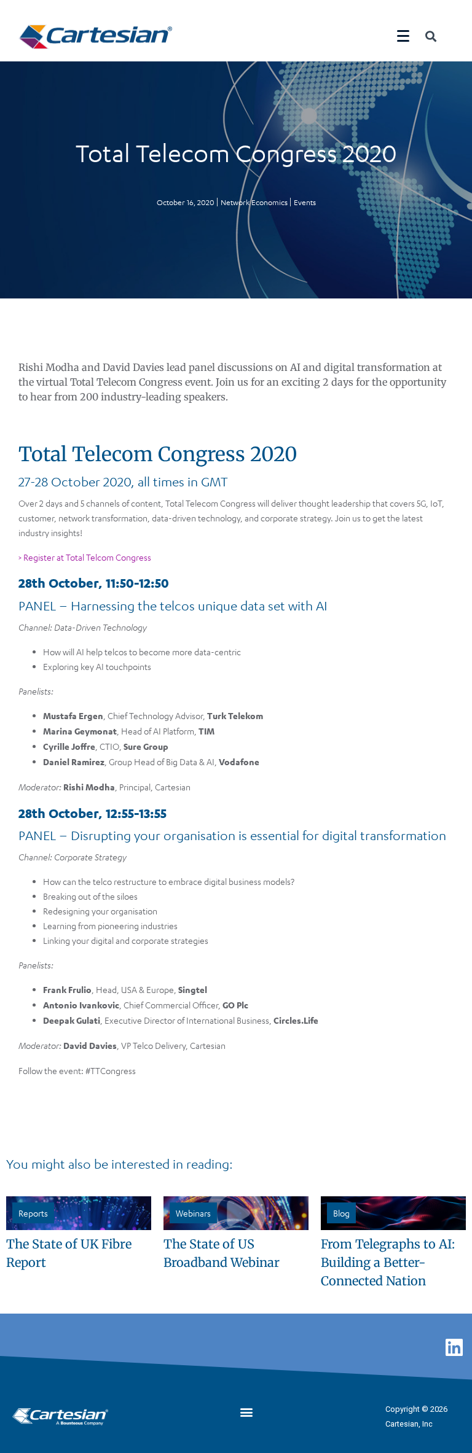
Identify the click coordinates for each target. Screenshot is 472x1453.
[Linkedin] (454, 1346)
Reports (33, 1212)
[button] (247, 1412)
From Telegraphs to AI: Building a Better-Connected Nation (388, 1262)
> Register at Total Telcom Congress (84, 557)
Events (305, 202)
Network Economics (254, 202)
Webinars (193, 1212)
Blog (341, 1212)
